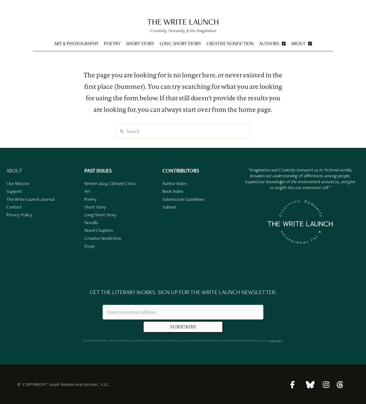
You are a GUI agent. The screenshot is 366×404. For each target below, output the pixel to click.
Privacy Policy (275, 340)
